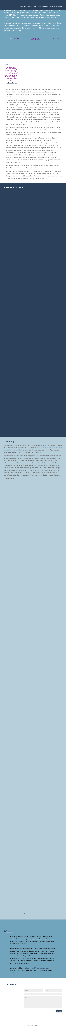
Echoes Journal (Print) (32, 968)
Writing (52, 7)
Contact (59, 7)
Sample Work (37, 7)
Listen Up (45, 7)
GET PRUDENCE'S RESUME (11, 85)
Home (21, 7)
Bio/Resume (28, 7)
